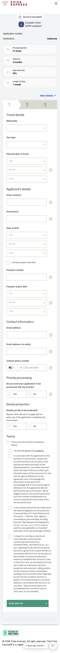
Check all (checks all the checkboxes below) (27, 443)
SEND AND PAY (16, 603)
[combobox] (26, 128)
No (34, 394)
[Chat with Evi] (53, 646)
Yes (15, 394)
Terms (27, 450)
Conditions (39, 450)
